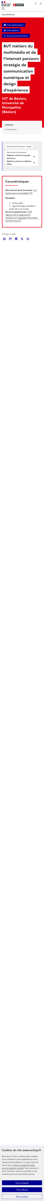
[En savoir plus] (34, 157)
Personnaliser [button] (22, 1196)
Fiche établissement (15, 25)
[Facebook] (27, 238)
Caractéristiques (10, 129)
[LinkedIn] (16, 238)
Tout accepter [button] (22, 1182)
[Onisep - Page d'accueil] (18, 5)
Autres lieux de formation (17, 35)
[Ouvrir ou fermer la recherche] (36, 3)
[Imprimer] (4, 238)
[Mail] (10, 238)
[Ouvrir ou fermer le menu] (41, 3)
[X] (22, 238)
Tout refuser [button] (22, 1189)
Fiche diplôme (13, 30)
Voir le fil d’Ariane (8, 14)
